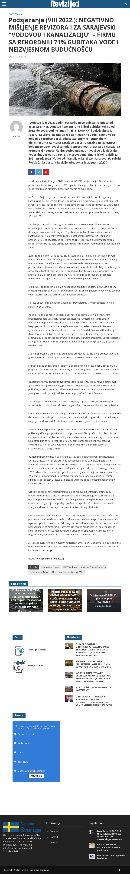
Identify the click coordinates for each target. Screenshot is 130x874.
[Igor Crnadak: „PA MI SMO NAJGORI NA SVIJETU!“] (69, 688)
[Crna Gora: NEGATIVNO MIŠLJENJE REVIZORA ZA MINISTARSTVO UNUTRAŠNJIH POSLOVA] (92, 831)
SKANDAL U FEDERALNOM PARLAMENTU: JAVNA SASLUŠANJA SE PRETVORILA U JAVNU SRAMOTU (93, 664)
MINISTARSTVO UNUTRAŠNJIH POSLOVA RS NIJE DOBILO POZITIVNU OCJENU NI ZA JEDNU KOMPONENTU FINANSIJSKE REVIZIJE (94, 701)
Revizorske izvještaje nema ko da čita (111, 857)
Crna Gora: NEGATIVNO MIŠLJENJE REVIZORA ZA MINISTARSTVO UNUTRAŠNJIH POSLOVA (109, 835)
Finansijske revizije (51, 567)
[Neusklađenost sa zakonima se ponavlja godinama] (92, 845)
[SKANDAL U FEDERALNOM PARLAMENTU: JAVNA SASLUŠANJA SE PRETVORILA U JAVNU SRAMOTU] (69, 662)
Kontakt (54, 836)
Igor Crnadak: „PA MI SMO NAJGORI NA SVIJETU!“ (94, 689)
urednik (16, 136)
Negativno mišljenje (39, 572)
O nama (54, 831)
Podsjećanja (15, 14)
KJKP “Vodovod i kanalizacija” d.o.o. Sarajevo (84, 567)
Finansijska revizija (38, 649)
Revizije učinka (35, 665)
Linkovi (53, 842)
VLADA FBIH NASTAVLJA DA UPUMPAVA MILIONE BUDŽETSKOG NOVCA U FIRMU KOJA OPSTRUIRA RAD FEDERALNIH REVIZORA (93, 677)
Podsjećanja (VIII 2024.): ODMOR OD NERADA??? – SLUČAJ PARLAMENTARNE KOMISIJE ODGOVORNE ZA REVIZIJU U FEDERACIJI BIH (65, 598)
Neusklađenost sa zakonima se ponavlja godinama (108, 847)
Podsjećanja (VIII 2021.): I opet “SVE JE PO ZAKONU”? (104, 598)
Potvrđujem (36, 775)
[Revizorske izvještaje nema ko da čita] (92, 855)
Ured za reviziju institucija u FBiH (67, 572)
